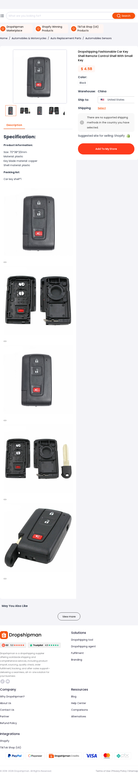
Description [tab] (14, 125)
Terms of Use (103, 770)
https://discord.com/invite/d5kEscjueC (8, 681)
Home (4, 38)
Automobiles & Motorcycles (29, 38)
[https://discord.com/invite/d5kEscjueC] (8, 681)
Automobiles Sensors (98, 38)
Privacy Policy (119, 770)
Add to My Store (106, 149)
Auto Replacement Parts (65, 38)
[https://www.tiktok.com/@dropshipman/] (2, 681)
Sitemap (133, 770)
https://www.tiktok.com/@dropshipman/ (3, 681)
